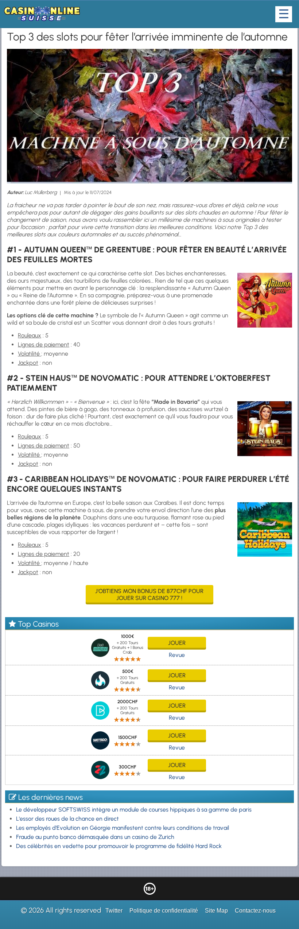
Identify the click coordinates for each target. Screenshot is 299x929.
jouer (177, 642)
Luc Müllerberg (41, 192)
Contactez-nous (255, 910)
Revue (177, 654)
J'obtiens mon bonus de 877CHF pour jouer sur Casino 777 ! (149, 594)
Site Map (216, 910)
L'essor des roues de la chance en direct (67, 818)
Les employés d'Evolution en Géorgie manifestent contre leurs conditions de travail (122, 827)
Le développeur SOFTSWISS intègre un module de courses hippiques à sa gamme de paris (134, 809)
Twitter (114, 910)
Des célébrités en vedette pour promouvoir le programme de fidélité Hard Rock (119, 846)
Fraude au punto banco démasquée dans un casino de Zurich (95, 836)
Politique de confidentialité (163, 910)
